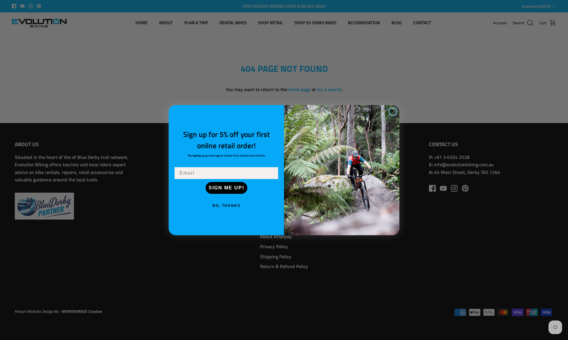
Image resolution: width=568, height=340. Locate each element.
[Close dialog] (392, 111)
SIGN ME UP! (226, 187)
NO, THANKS (226, 206)
